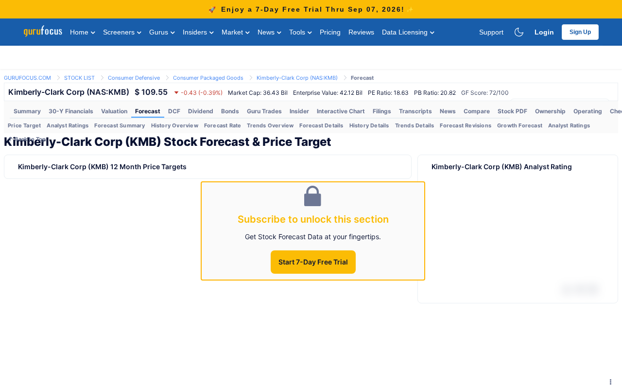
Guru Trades (264, 111)
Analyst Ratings (67, 125)
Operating (587, 111)
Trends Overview (270, 125)
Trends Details (414, 125)
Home (80, 32)
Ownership (550, 111)
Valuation (114, 111)
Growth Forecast (519, 125)
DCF (174, 111)
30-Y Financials (71, 111)
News (267, 32)
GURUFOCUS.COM (27, 77)
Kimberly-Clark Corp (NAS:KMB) (297, 77)
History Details (369, 125)
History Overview (174, 125)
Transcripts (415, 111)
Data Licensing (406, 32)
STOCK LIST (79, 77)
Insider (299, 111)
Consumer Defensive (134, 77)
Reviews (361, 32)
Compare (477, 111)
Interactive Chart (341, 111)
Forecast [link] (362, 77)
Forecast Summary (119, 125)
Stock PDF (512, 111)
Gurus (159, 32)
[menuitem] (27, 111)
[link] (27, 77)
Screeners (120, 32)
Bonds (230, 111)
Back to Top (29, 139)
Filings (382, 111)
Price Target (24, 125)
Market (233, 32)
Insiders (196, 32)
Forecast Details (321, 125)
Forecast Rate (223, 125)
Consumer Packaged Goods (208, 77)
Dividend (200, 111)
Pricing (330, 32)
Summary (27, 111)
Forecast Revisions (465, 125)
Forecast (147, 111)
